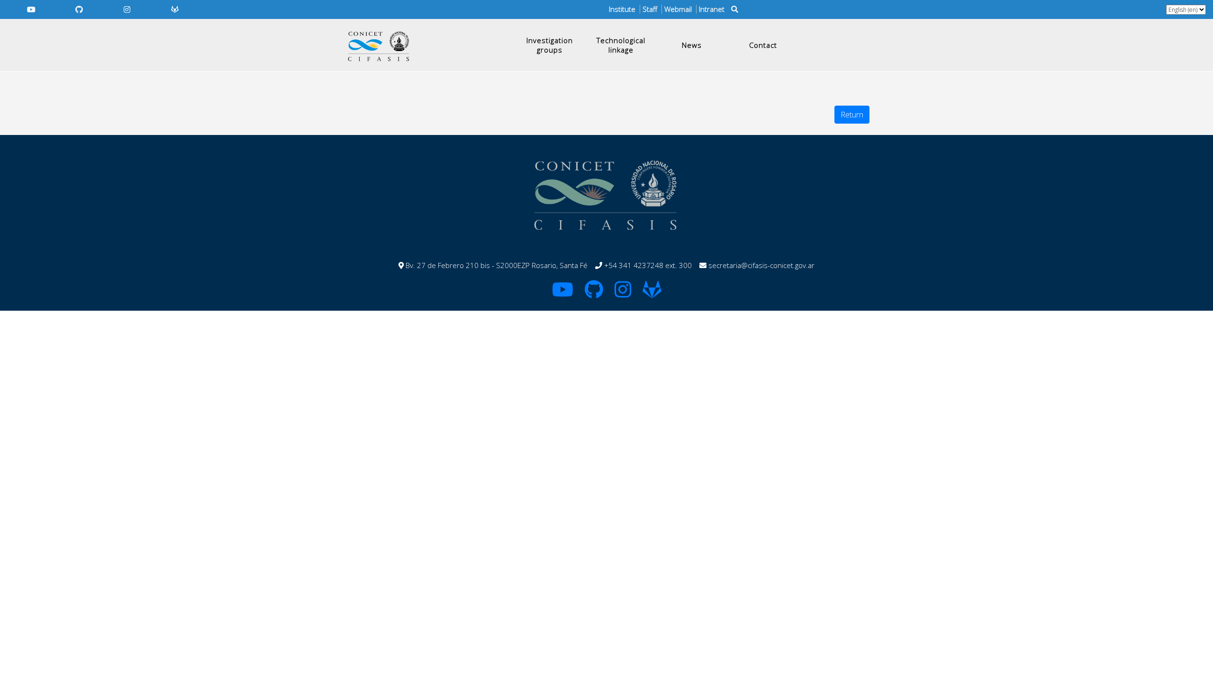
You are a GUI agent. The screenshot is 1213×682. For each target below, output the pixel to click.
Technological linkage (621, 45)
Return (852, 114)
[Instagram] (127, 9)
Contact (763, 45)
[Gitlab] (175, 9)
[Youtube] (31, 9)
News (692, 45)
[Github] (79, 9)
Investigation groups (549, 45)
